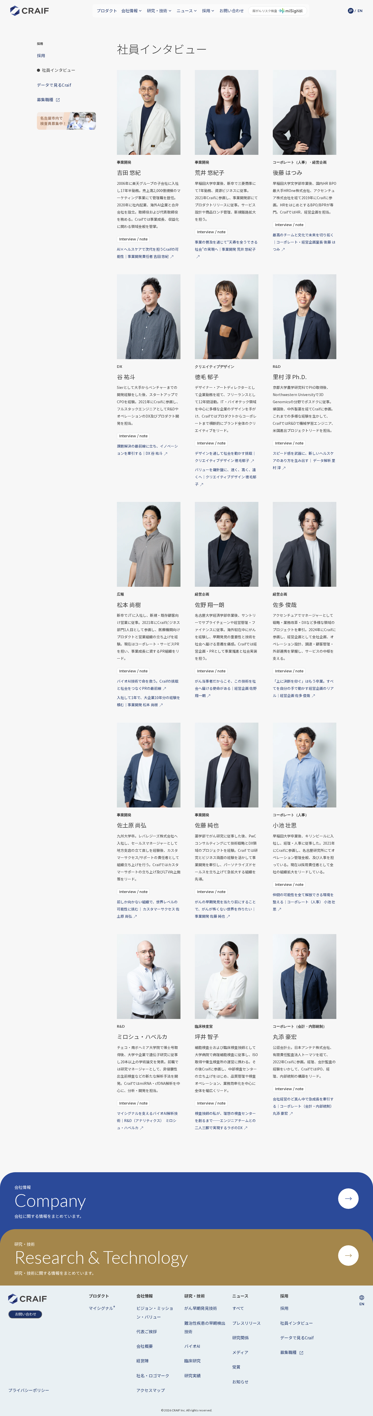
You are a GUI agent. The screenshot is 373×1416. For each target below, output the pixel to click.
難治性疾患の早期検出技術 (204, 1327)
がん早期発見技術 (200, 1308)
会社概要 (144, 1346)
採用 (284, 1308)
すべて (238, 1308)
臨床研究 (192, 1361)
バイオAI (192, 1346)
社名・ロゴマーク (152, 1375)
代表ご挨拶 (146, 1331)
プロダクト (107, 10)
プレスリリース (246, 1323)
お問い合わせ (231, 10)
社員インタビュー (296, 1323)
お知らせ (240, 1382)
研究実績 (192, 1375)
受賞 (236, 1367)
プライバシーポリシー (28, 1390)
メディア (240, 1352)
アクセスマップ (150, 1390)
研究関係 (240, 1337)
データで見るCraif (297, 1337)
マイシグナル (102, 1308)
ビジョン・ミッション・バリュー (154, 1312)
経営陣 (142, 1361)
